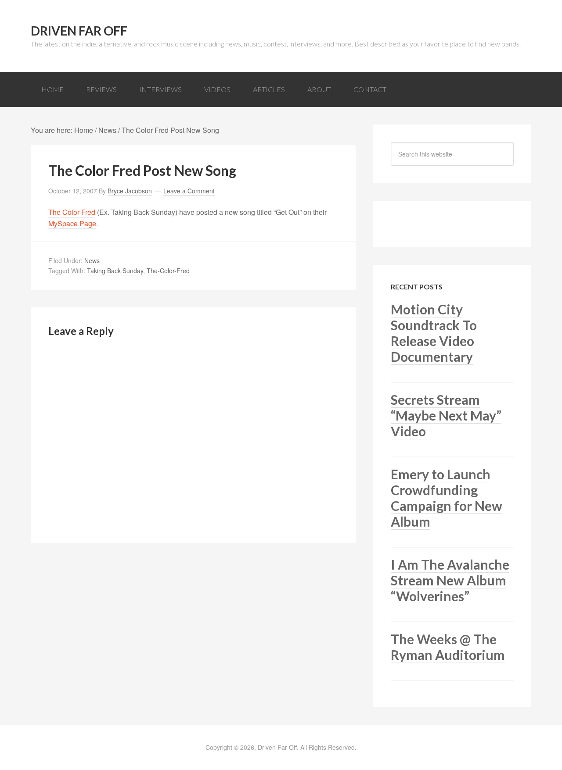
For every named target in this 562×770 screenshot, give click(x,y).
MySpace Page (72, 223)
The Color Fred (71, 212)
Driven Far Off (79, 30)
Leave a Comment (189, 190)
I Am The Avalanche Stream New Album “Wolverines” (450, 580)
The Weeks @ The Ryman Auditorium (448, 647)
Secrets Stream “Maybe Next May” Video (446, 415)
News (92, 260)
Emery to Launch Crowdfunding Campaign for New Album (446, 497)
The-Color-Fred (168, 270)
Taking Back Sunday (115, 270)
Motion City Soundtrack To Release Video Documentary (434, 332)
